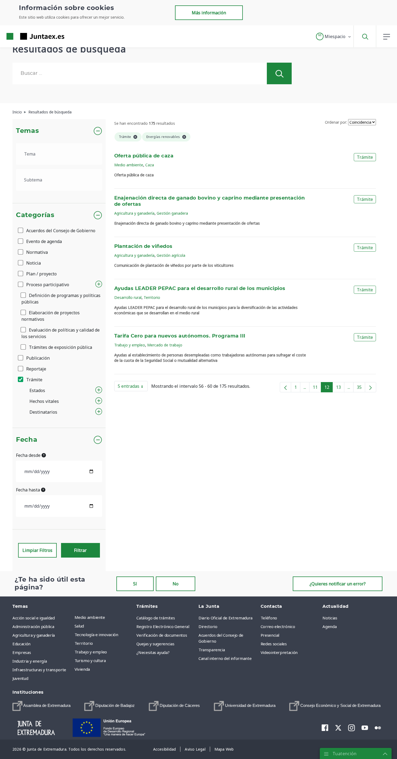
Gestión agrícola (171, 255)
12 (328, 388)
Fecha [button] (26, 440)
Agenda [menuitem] (329, 626)
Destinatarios (43, 412)
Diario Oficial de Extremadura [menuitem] (225, 617)
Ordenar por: (336, 122)
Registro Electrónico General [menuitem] (162, 626)
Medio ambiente (128, 164)
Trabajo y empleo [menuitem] (91, 652)
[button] (334, 36)
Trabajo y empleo (129, 345)
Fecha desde (29, 455)
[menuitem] (41, 706)
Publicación (37, 358)
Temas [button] (27, 131)
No (176, 584)
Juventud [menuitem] (20, 678)
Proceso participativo (47, 285)
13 (340, 388)
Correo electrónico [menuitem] (278, 626)
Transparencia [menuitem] (211, 649)
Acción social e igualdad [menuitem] (33, 617)
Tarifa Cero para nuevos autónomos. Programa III (179, 336)
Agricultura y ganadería (134, 213)
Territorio (152, 297)
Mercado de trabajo (164, 345)
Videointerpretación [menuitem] (279, 652)
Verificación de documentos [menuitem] (161, 635)
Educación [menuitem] (21, 643)
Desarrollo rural (128, 297)
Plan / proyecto (41, 274)
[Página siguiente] (370, 387)
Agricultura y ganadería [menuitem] (33, 635)
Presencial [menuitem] (270, 635)
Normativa (36, 252)
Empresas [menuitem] (21, 652)
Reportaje (35, 369)
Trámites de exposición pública (60, 347)
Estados (37, 390)
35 (361, 388)
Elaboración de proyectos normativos (50, 316)
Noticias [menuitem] (329, 617)
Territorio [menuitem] (84, 643)
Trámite (33, 380)
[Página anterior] (285, 387)
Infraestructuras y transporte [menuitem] (39, 669)
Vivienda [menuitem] (82, 669)
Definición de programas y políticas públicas (60, 298)
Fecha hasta (28, 490)
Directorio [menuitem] (207, 626)
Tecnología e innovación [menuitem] (96, 634)
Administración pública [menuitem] (33, 626)
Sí (135, 584)
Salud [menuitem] (79, 626)
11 (317, 388)
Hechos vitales (44, 401)
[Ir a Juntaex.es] (25, 36)
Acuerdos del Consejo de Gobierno (60, 231)
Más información (209, 13)
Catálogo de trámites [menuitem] (155, 617)
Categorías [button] (35, 215)
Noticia (33, 263)
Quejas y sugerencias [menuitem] (155, 643)
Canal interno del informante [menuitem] (224, 658)
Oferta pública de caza (144, 156)
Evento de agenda (43, 241)
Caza (149, 164)
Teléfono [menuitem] (269, 617)
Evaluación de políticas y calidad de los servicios (60, 333)
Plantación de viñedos (143, 246)
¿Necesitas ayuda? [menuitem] (152, 652)
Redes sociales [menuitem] (274, 643)
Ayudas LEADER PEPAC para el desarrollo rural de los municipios (199, 288)
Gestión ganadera (172, 213)
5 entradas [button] (133, 387)
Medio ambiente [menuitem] (90, 617)
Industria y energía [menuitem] (29, 661)
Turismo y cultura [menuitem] (90, 660)
